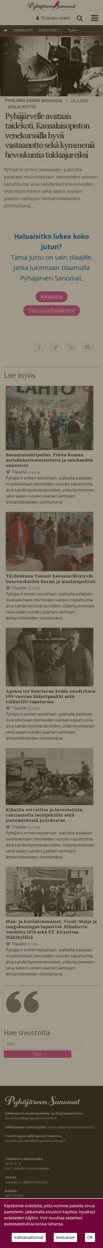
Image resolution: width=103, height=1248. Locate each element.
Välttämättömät (29, 1237)
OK (90, 1237)
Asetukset (65, 1237)
